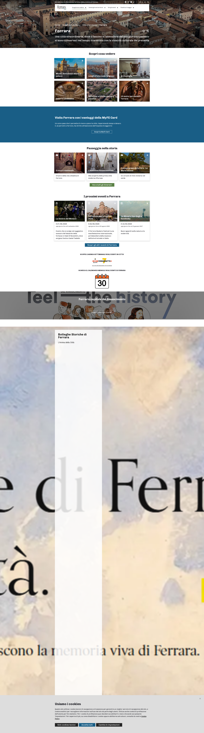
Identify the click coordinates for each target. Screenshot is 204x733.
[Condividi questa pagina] (148, 31)
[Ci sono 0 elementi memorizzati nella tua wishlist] (145, 2)
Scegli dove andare (71, 25)
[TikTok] (134, 2)
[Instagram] (128, 2)
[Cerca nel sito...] (148, 2)
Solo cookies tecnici (66, 725)
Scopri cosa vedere (102, 53)
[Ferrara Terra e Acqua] (63, 8)
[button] (141, 2)
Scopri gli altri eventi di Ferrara (102, 245)
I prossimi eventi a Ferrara (102, 196)
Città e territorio (89, 25)
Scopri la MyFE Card (101, 132)
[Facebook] (125, 2)
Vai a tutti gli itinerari (102, 185)
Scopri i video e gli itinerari (101, 312)
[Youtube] (131, 2)
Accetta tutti (87, 725)
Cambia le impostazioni (109, 725)
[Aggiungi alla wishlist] (143, 31)
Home (57, 25)
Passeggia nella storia (102, 148)
